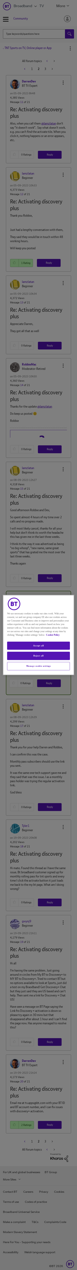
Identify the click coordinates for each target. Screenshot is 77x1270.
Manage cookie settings (38, 666)
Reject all (38, 656)
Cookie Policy (53, 635)
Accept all (38, 645)
